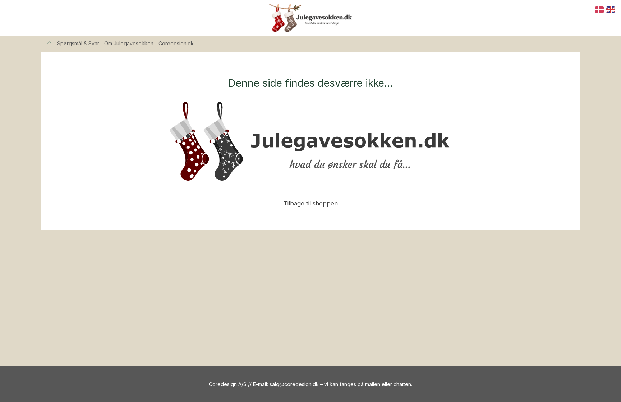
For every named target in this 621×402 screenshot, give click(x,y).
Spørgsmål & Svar (78, 43)
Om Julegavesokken (128, 43)
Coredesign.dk (176, 43)
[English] (611, 9)
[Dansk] (599, 9)
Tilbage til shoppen (311, 203)
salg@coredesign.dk (294, 384)
